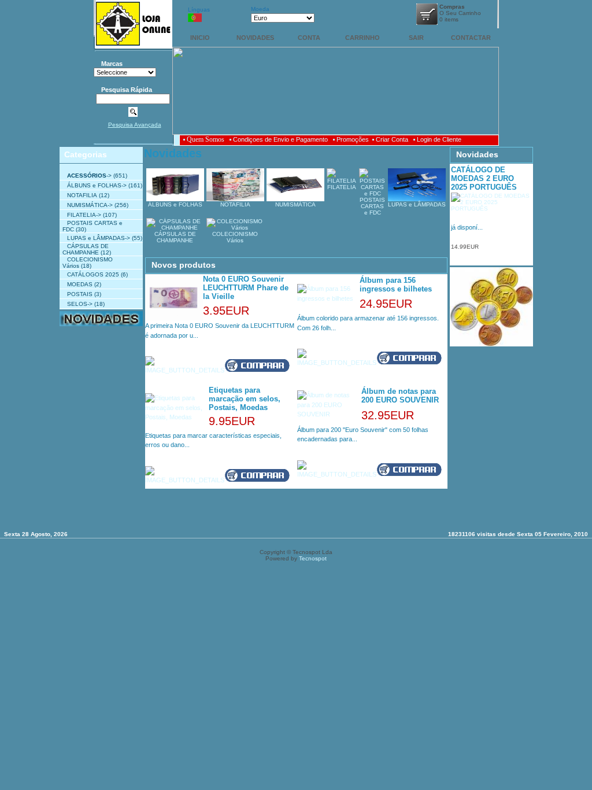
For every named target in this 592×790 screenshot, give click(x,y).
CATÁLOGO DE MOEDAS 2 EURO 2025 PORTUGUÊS (484, 178)
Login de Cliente (439, 139)
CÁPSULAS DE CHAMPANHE (85, 249)
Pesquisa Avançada (134, 124)
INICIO (200, 37)
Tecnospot (313, 558)
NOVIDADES (255, 37)
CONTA (309, 37)
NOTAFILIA (82, 195)
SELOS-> (79, 304)
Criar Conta (392, 139)
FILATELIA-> (84, 215)
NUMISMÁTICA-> (90, 205)
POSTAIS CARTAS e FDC (372, 206)
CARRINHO (362, 37)
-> (89, 175)
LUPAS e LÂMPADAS (417, 204)
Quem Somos (205, 139)
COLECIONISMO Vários (235, 237)
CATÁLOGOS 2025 (93, 274)
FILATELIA (341, 187)
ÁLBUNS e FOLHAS (175, 204)
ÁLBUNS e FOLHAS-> (97, 185)
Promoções (352, 139)
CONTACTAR (471, 37)
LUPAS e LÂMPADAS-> (98, 238)
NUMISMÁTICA (295, 204)
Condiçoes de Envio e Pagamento (280, 139)
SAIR (416, 37)
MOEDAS (79, 284)
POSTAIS (79, 294)
